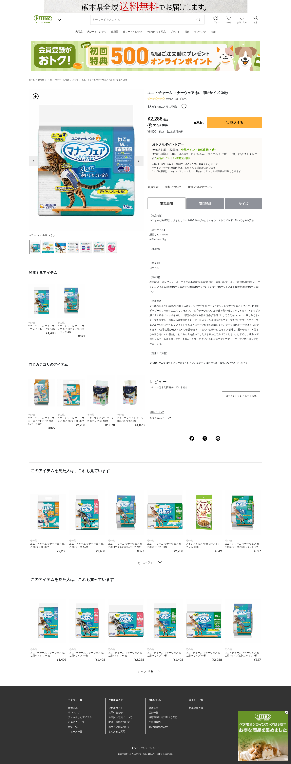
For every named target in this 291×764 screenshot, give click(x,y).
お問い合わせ (115, 712)
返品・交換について (119, 727)
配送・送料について (119, 722)
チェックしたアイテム (80, 717)
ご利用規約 (155, 722)
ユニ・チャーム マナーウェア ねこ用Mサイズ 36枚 (104, 80)
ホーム (32, 80)
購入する (236, 122)
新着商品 (73, 708)
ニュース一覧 (75, 731)
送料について (173, 187)
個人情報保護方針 (158, 727)
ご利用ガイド (115, 708)
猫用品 (41, 80)
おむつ (75, 80)
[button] (59, 20)
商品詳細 (205, 203)
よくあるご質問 (116, 731)
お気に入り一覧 (76, 722)
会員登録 (153, 187)
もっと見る (145, 563)
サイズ (243, 203)
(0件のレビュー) (176, 99)
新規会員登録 (196, 708)
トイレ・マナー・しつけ (58, 80)
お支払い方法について (120, 717)
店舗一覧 (153, 712)
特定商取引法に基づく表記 (163, 717)
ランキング (74, 712)
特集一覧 (73, 727)
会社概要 (153, 708)
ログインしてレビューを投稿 (241, 396)
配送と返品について (200, 187)
